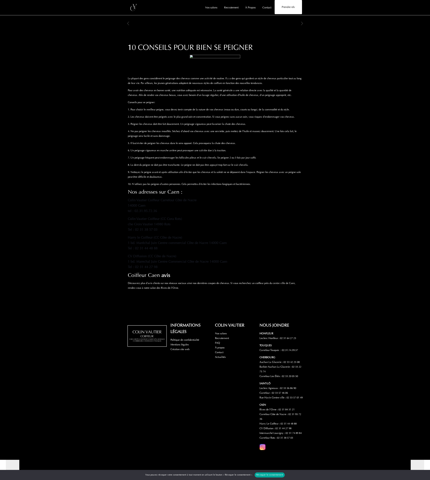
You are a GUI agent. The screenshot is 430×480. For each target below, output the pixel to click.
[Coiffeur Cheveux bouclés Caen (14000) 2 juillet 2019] (420, 466)
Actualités (220, 357)
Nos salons (221, 333)
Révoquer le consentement (269, 474)
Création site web (179, 349)
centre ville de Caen (284, 283)
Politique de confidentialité (184, 339)
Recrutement (222, 338)
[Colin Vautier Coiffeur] (134, 7)
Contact (219, 352)
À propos (220, 347)
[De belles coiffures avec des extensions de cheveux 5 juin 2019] (9, 466)
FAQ (217, 342)
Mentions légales (179, 344)
